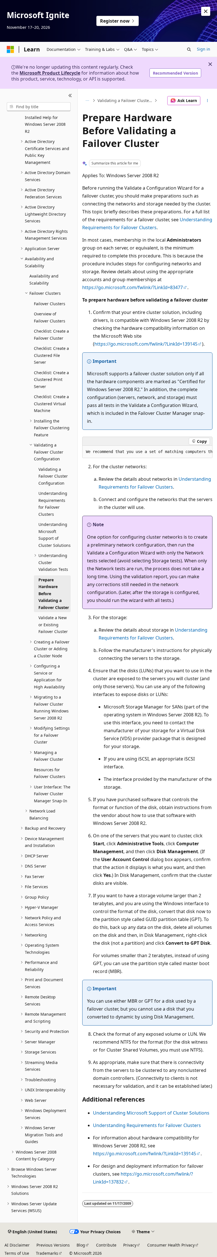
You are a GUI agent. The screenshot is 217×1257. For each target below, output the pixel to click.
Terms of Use (17, 1253)
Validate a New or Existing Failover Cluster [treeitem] (53, 624)
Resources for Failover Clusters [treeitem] (49, 773)
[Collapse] (70, 95)
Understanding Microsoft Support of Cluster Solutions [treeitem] (54, 535)
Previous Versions (53, 1245)
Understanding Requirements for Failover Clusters (147, 1125)
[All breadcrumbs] (87, 100)
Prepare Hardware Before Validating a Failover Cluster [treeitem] (53, 593)
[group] (147, 452)
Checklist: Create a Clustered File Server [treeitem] (51, 355)
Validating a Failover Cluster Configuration (125, 100)
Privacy (129, 1245)
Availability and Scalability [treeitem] (43, 279)
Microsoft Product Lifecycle (49, 73)
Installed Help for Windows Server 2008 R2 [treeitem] (45, 124)
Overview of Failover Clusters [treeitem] (49, 317)
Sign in (203, 49)
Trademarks (47, 1253)
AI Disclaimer (17, 1245)
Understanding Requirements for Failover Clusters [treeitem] (52, 504)
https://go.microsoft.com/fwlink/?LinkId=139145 (146, 344)
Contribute (106, 1245)
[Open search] (189, 49)
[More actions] (207, 100)
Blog (81, 1245)
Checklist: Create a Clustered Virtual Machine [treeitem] (51, 403)
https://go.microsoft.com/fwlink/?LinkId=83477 (132, 287)
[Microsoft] (10, 49)
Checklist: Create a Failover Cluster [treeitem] (51, 334)
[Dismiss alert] (205, 11)
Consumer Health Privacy (171, 1245)
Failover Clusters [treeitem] (49, 303)
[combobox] (39, 106)
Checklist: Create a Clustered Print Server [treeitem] (51, 379)
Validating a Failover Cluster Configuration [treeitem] (53, 476)
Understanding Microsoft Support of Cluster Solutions (151, 1113)
